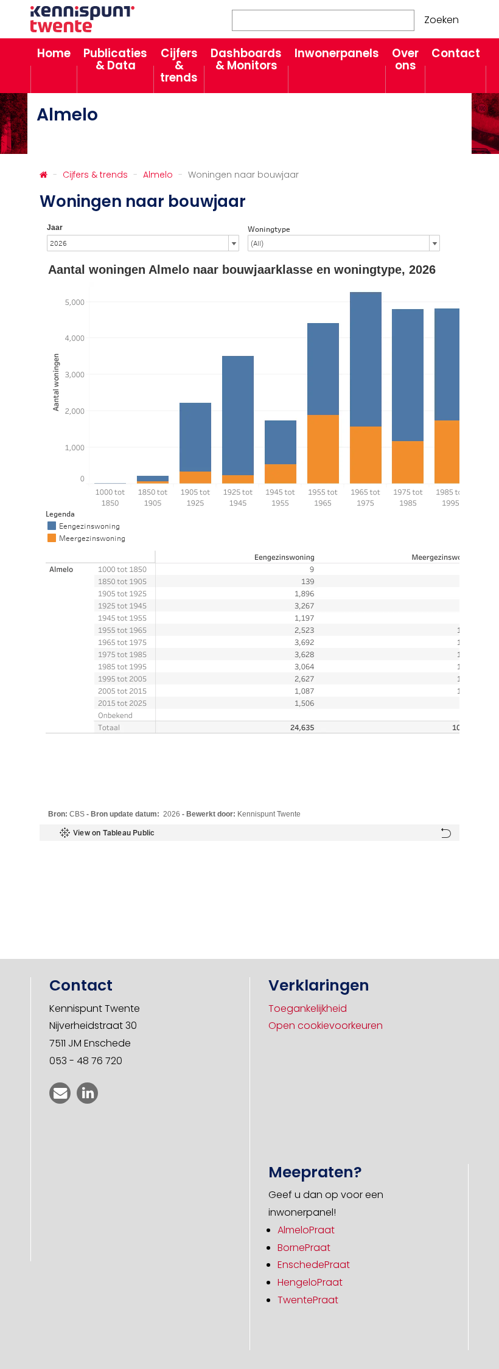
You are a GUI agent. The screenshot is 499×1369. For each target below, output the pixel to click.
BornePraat (303, 1248)
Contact (455, 53)
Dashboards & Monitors (246, 59)
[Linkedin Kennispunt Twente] (87, 1093)
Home (54, 53)
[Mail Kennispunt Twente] (60, 1093)
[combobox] (323, 20)
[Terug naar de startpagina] (43, 175)
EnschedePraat (313, 1265)
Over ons (405, 59)
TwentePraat (307, 1300)
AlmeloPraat (306, 1230)
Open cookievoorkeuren (325, 1026)
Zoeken (441, 20)
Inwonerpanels (337, 53)
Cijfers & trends (179, 65)
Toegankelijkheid (307, 1008)
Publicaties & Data (115, 59)
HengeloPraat (310, 1282)
